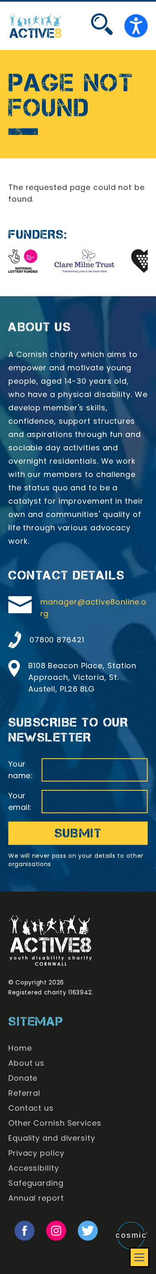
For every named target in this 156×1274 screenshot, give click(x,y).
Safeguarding (36, 1183)
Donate (22, 1078)
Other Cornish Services (55, 1123)
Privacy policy (36, 1153)
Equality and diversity (51, 1138)
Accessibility (33, 1168)
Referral (24, 1093)
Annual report (36, 1198)
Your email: (20, 801)
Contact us (31, 1108)
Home (20, 1048)
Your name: (20, 770)
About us (26, 1063)
